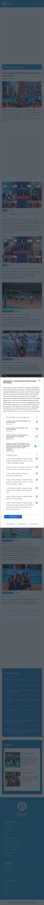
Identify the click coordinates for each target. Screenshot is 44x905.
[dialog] (22, 452)
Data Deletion (10, 524)
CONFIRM (13, 516)
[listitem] (22, 417)
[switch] (36, 422)
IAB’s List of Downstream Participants (24, 411)
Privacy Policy (33, 524)
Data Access (22, 524)
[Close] (40, 381)
